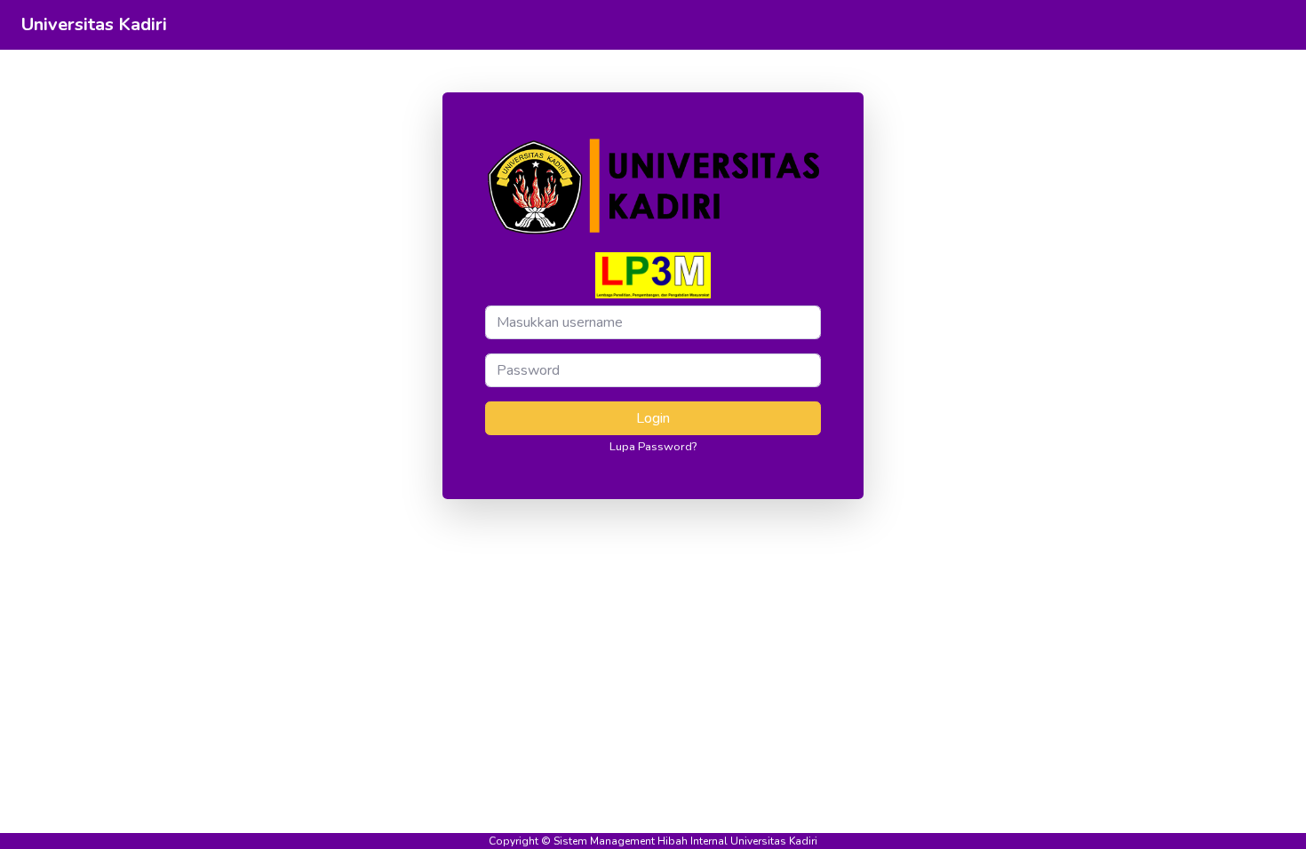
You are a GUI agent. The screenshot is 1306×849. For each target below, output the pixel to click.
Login (653, 418)
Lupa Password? (653, 447)
